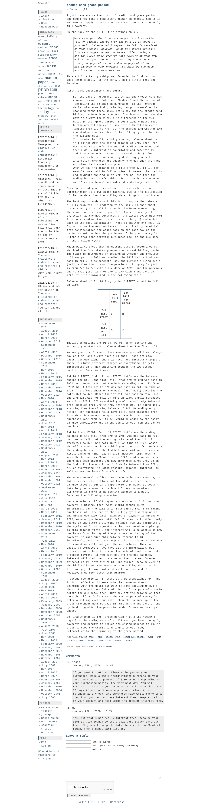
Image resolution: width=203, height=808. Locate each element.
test (58, 108)
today (43, 112)
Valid (87, 802)
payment (118, 641)
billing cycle (113, 637)
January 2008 (50, 647)
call (40, 40)
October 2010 (50, 530)
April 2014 (49, 402)
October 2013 (50, 412)
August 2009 (50, 580)
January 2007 (50, 683)
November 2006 (51, 690)
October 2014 (50, 395)
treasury (43, 116)
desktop (43, 47)
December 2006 (51, 686)
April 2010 (49, 548)
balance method (87, 637)
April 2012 (49, 462)
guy (49, 51)
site (49, 100)
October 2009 (50, 569)
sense (52, 97)
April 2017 (49, 352)
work (41, 123)
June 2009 (48, 587)
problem (47, 89)
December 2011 (51, 476)
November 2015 (51, 380)
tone (53, 112)
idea (53, 58)
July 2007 (48, 665)
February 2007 (51, 679)
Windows (54, 120)
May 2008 (47, 637)
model (42, 74)
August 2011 (50, 494)
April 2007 (49, 672)
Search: (43, 3)
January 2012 (50, 473)
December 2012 (51, 441)
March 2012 (49, 466)
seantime (47, 725)
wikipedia (43, 120)
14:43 (109, 665)
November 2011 (51, 480)
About (45, 16)
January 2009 (50, 605)
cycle (150, 637)
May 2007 (47, 669)
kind (51, 63)
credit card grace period (88, 5)
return (42, 97)
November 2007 (51, 654)
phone (53, 83)
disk (54, 47)
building (52, 36)
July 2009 (48, 583)
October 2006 (50, 694)
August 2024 (50, 330)
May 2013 (47, 427)
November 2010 (51, 526)
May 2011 (47, 505)
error (41, 51)
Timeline (47, 19)
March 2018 (49, 338)
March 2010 (49, 551)
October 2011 (50, 483)
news (40, 78)
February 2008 (51, 644)
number (51, 78)
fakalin (46, 711)
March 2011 (49, 512)
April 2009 (49, 594)
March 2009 (49, 597)
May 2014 (47, 398)
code (46, 40)
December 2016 (51, 355)
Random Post (50, 26)
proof (42, 93)
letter (42, 67)
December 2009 (51, 562)
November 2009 (51, 565)
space (57, 101)
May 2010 (47, 544)
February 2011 (51, 516)
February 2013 (51, 434)
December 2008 (51, 608)
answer (42, 36)
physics (42, 86)
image (43, 62)
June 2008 (48, 633)
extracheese (50, 707)
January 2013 (50, 437)
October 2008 (50, 615)
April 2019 (49, 334)
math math (45, 70)
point (50, 86)
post (57, 86)
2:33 (108, 711)
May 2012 (47, 459)
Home (44, 23)
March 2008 (49, 640)
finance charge (77, 641)
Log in (46, 745)
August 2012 (50, 455)
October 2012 (50, 444)
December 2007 (51, 651)
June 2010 (48, 541)
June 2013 (48, 423)
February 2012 (51, 469)
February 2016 (51, 377)
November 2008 (51, 612)
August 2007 (50, 662)
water (53, 116)
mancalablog (50, 718)
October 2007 (50, 658)
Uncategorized (105, 647)
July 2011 (48, 498)
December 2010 (51, 523)
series (41, 101)
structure (43, 104)
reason (51, 94)
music (55, 74)
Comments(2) (77, 9)
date (159, 637)
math (51, 66)
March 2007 (49, 676)
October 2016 (50, 359)
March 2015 (49, 384)
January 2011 (50, 519)
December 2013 (51, 409)
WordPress (117, 802)
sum (53, 104)
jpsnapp (46, 714)
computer (45, 44)
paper (43, 82)
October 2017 (50, 341)
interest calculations (99, 641)
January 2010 (50, 558)
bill (100, 637)
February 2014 (51, 405)
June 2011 (48, 501)
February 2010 (51, 555)
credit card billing (133, 637)
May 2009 (47, 590)
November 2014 (51, 391)
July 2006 (48, 697)
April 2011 (49, 508)
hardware (42, 59)
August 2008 (50, 626)
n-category (49, 721)
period (129, 641)
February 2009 (51, 601)
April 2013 (49, 430)
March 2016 (49, 373)
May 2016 (47, 370)
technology (46, 108)
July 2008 (48, 629)
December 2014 (51, 387)
